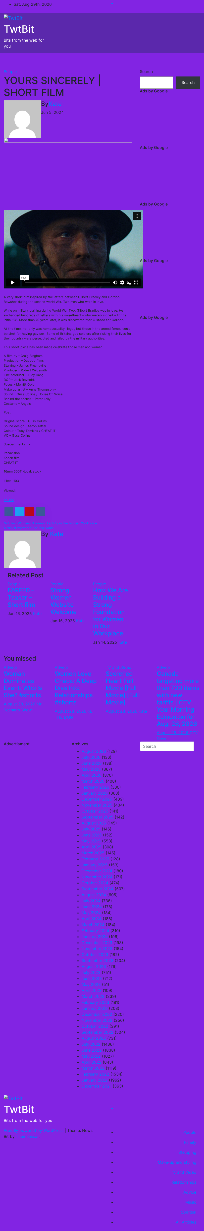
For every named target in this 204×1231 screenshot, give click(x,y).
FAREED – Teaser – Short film (21, 597)
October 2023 (95, 954)
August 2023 (94, 966)
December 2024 (97, 870)
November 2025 (97, 805)
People (10, 71)
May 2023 (91, 984)
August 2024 (94, 894)
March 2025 (93, 852)
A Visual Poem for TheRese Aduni (29, 528)
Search (146, 71)
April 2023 (92, 990)
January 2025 (95, 864)
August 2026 (94, 751)
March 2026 (93, 781)
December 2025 (97, 799)
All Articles (186, 1222)
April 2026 (92, 775)
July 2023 (91, 972)
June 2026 (92, 763)
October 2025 (95, 811)
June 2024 (92, 906)
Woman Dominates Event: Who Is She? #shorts (23, 684)
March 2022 (93, 1068)
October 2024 (95, 882)
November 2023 (97, 948)
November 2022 (97, 1020)
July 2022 (91, 1044)
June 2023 (92, 978)
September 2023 (97, 960)
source (9, 500)
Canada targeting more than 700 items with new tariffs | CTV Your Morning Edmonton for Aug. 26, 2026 (178, 699)
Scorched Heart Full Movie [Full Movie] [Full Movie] (122, 688)
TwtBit (19, 29)
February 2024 (95, 930)
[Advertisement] (170, 120)
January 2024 (95, 936)
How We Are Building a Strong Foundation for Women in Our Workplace (110, 612)
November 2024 (97, 876)
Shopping (187, 1152)
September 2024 (97, 888)
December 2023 (97, 942)
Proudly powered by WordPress (34, 1130)
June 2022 (92, 1050)
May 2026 (91, 769)
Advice (10, 667)
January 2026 (95, 793)
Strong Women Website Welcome (64, 601)
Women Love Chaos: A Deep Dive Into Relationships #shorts (76, 688)
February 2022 (95, 1074)
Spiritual (188, 1212)
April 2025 (92, 846)
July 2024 (91, 900)
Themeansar (27, 1136)
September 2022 (97, 1032)
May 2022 (91, 1056)
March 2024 (93, 924)
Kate (55, 103)
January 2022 (95, 1080)
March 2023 (93, 996)
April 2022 (92, 1062)
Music (190, 1202)
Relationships (183, 1182)
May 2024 (91, 912)
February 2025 (95, 858)
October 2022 (95, 1026)
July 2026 (91, 757)
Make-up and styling (177, 1162)
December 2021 (96, 1086)
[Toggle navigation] (193, 61)
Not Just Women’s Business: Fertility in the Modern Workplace (50, 523)
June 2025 (92, 834)
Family (190, 1142)
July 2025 (91, 828)
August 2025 (94, 823)
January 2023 (95, 1008)
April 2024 (92, 918)
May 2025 (91, 840)
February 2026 (95, 787)
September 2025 (97, 817)
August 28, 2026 (20, 703)
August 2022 (94, 1038)
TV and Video (118, 667)
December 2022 (97, 1014)
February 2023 (95, 1002)
